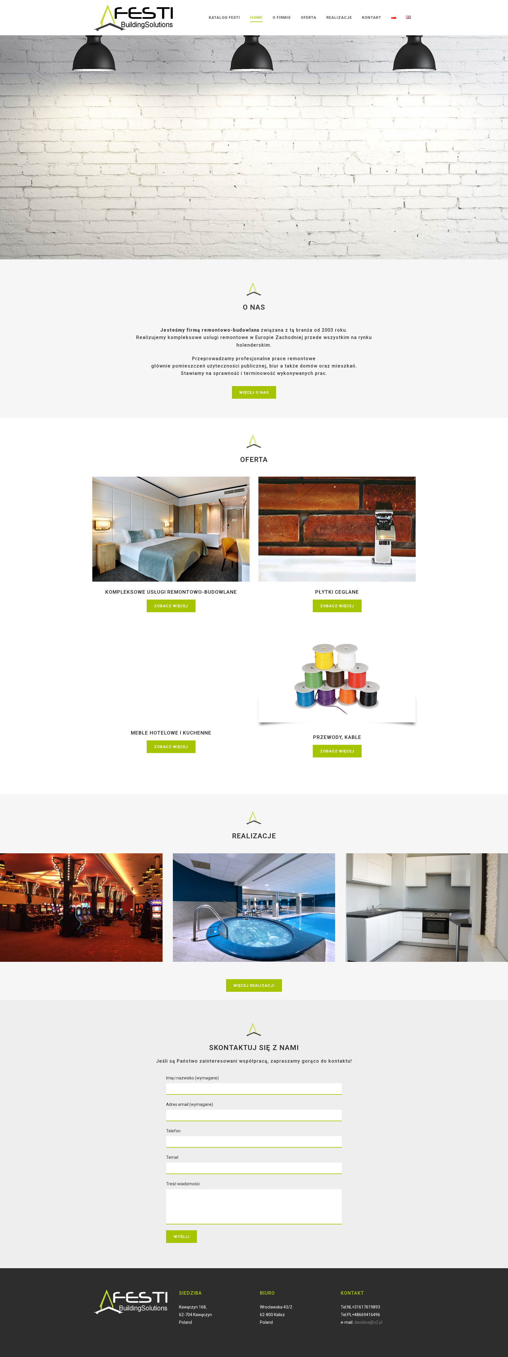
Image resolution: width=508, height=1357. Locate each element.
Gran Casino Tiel (81, 897)
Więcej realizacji (254, 985)
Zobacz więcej (171, 606)
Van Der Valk (254, 897)
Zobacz (81, 915)
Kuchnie (427, 897)
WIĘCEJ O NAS (254, 392)
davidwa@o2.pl (368, 1322)
